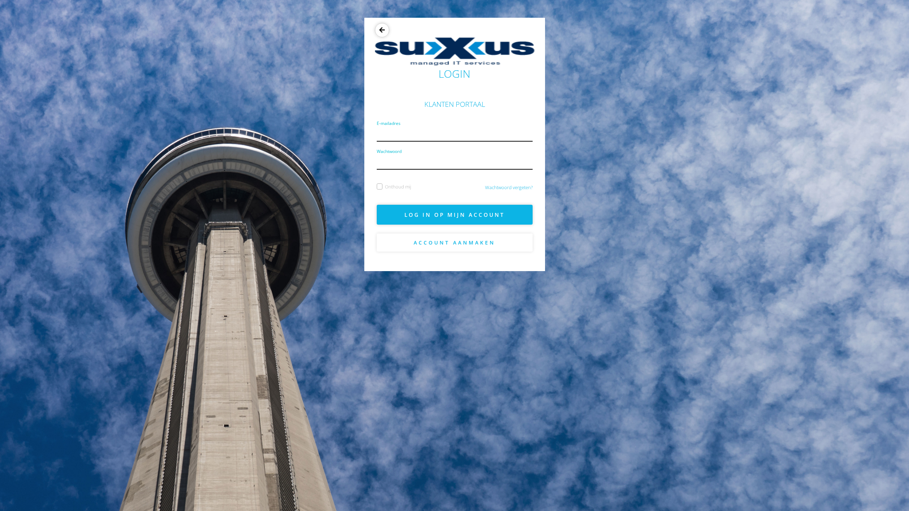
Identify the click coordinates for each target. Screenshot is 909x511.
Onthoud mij (398, 186)
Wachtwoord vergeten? (509, 187)
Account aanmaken (454, 242)
